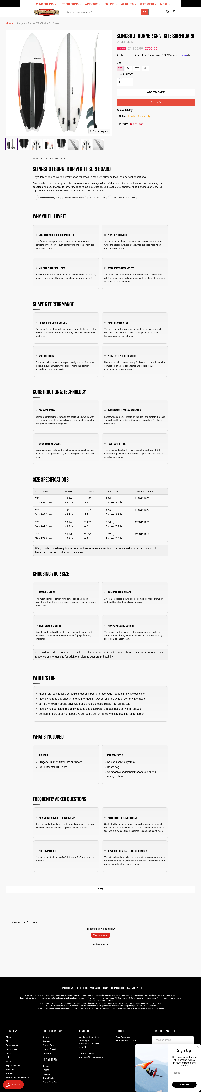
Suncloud (10, 1069)
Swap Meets (48, 1078)
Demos (46, 1066)
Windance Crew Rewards (17, 1077)
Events (46, 1070)
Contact (9, 1053)
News (8, 1061)
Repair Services (13, 1065)
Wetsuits (127, 4)
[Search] (145, 12)
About (9, 1037)
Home (9, 23)
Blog (8, 1041)
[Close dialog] (198, 1047)
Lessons (46, 1074)
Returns (46, 1037)
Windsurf (92, 4)
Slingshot (128, 41)
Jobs (8, 1057)
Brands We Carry (13, 1045)
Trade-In (10, 1073)
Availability (126, 110)
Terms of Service (50, 1049)
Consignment (12, 1049)
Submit (184, 1084)
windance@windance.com (91, 1057)
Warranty (47, 1053)
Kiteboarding (69, 4)
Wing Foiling (45, 4)
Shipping (47, 1041)
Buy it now (156, 102)
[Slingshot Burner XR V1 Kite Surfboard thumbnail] (11, 144)
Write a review (100, 935)
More (164, 4)
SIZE (100, 889)
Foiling (109, 4)
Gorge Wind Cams (51, 1082)
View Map (83, 1047)
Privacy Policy (49, 1045)
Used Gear (147, 4)
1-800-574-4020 (86, 1053)
